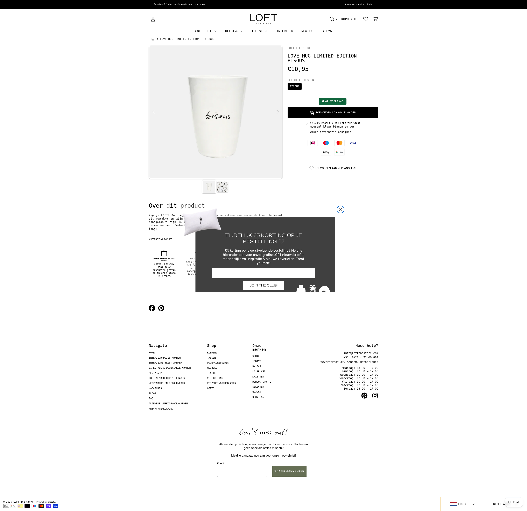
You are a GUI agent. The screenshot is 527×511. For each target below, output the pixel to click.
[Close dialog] (340, 209)
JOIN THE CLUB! (263, 285)
